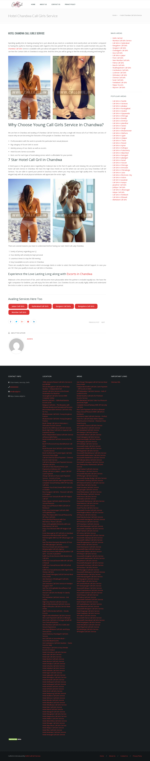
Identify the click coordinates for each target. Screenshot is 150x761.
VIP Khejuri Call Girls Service (87, 554)
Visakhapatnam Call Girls (121, 68)
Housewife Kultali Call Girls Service (89, 448)
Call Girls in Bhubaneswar (122, 130)
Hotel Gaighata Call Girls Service (88, 613)
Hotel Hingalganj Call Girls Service (89, 622)
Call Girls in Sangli (119, 128)
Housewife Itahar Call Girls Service (89, 435)
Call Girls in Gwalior (119, 111)
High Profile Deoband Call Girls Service (56, 604)
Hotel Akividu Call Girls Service (53, 700)
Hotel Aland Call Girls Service (53, 709)
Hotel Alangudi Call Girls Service (54, 712)
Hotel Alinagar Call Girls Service (54, 723)
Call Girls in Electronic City (122, 175)
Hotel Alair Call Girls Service (52, 707)
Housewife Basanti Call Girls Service (89, 474)
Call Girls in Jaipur (118, 55)
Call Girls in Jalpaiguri (120, 158)
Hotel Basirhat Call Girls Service (88, 606)
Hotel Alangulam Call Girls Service (54, 714)
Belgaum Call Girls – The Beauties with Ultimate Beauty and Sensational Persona (57, 406)
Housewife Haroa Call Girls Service (89, 618)
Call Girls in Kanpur (119, 182)
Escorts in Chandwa (79, 274)
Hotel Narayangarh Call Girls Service (90, 577)
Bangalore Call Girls (86, 306)
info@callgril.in (15, 391)
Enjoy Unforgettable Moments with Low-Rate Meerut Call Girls (57, 525)
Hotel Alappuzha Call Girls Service (55, 716)
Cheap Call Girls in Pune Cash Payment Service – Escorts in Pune (56, 477)
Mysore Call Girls (118, 87)
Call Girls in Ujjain (119, 135)
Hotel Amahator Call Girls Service (54, 732)
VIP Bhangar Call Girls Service (87, 476)
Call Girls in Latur (118, 172)
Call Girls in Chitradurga (121, 170)
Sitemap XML (115, 382)
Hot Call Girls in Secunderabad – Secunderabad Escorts (54, 639)
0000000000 (14, 387)
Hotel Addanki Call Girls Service (54, 670)
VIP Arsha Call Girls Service (86, 533)
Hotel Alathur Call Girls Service (53, 718)
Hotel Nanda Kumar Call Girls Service (90, 517)
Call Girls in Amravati (120, 167)
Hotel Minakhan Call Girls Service (88, 625)
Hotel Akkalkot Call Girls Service (54, 702)
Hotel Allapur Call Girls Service (53, 728)
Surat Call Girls (117, 80)
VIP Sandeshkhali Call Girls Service (89, 583)
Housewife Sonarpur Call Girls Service (90, 462)
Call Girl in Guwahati (120, 180)
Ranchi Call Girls (118, 65)
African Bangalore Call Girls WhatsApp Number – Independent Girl (56, 388)
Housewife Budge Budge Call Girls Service (92, 478)
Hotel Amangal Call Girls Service (54, 735)
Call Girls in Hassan (119, 163)
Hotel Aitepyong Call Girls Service (54, 693)
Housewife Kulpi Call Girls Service (89, 446)
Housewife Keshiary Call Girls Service (90, 565)
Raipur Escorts (117, 85)
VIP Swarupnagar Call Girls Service (89, 586)
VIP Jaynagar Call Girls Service (87, 490)
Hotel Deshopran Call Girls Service (89, 547)
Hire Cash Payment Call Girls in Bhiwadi (56, 618)
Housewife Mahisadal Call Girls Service (91, 558)
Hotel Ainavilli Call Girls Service (53, 680)
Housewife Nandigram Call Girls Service (91, 519)
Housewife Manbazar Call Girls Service (90, 501)
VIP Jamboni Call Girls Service (87, 561)
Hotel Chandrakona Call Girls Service (90, 590)
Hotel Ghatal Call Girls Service (87, 602)
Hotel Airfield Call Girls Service (53, 686)
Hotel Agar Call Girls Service (52, 673)
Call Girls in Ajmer (119, 145)
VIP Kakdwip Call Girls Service (87, 444)
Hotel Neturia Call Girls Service (87, 503)
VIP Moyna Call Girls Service (86, 515)
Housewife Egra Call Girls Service (88, 549)
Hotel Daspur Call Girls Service (87, 595)
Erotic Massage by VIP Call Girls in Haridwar (58, 533)
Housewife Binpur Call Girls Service (89, 588)
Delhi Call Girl (117, 38)
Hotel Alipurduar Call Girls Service (54, 725)
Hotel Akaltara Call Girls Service (54, 696)
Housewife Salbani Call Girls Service (89, 540)
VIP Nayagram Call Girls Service (88, 579)
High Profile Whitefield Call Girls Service (57, 615)
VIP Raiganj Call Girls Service (87, 441)
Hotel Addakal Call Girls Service (54, 668)
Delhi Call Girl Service (32, 756)
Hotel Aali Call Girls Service (52, 654)
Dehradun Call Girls (119, 75)
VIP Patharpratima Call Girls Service (89, 460)
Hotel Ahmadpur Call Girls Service (54, 677)
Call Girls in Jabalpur (119, 106)
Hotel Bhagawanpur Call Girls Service (90, 542)
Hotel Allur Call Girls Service (52, 730)
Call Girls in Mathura (120, 133)
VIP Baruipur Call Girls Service (87, 471)
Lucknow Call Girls (119, 72)
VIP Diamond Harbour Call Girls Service (90, 483)
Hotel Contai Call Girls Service (87, 544)
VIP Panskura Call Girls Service (87, 522)
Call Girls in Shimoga (120, 116)
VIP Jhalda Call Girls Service (86, 499)
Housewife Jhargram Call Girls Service (90, 563)
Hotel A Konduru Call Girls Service (54, 652)
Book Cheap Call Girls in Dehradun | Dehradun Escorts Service (55, 424)
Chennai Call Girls (119, 77)
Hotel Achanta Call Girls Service (54, 666)
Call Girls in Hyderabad (120, 43)
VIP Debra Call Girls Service (86, 597)
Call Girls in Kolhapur (120, 148)
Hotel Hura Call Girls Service (87, 496)
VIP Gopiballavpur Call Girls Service (89, 604)
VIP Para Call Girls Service (86, 506)
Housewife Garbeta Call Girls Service (90, 599)
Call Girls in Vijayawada (121, 113)
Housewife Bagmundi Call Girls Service (90, 535)
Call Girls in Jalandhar (120, 123)
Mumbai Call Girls (19, 312)
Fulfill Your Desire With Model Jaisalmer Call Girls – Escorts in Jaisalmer (58, 552)
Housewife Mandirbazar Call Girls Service (91, 453)
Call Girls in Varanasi (120, 103)
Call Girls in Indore (119, 177)
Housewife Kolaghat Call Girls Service (90, 556)
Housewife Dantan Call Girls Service (89, 593)
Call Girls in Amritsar (120, 121)
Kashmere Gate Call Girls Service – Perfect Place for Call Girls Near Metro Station (92, 417)
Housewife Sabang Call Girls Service (90, 538)
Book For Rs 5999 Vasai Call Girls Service (57, 428)
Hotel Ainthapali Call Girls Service (54, 682)
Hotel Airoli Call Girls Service (52, 691)
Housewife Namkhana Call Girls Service (91, 457)
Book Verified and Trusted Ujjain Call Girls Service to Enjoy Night (57, 454)
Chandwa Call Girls (15, 49)
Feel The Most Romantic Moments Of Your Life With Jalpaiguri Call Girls (57, 543)
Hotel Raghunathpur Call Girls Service (90, 512)
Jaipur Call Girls (18, 306)
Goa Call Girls (117, 53)
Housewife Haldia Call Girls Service (89, 551)
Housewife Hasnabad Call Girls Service (91, 620)
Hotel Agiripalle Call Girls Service (54, 675)
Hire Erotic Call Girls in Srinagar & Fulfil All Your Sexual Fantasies (57, 621)
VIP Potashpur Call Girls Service (88, 524)
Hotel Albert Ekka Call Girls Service (55, 721)
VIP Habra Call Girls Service (86, 615)
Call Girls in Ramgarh (120, 155)
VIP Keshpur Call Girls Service (87, 567)
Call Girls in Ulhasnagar (121, 190)
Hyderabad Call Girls (40, 306)
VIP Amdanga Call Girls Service (87, 629)
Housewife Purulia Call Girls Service (89, 510)
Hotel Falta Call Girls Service (86, 485)
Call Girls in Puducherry (121, 150)
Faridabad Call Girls (119, 82)
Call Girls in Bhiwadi (119, 197)
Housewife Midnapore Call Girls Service (91, 572)
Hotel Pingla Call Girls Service (87, 581)
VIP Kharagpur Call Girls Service (88, 570)
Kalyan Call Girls (118, 192)
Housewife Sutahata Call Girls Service (90, 528)
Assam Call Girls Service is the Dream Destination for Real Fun (56, 392)
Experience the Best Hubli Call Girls (55, 535)
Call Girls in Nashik (119, 101)
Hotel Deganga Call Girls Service (88, 611)
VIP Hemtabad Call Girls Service (88, 430)
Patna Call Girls (118, 63)
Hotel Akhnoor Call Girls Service (54, 698)
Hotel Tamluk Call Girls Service (87, 531)
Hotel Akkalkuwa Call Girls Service (55, 705)
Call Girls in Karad (119, 160)
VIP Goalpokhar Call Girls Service (88, 428)
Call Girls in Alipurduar (120, 153)
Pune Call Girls (117, 58)
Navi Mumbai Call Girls (120, 60)
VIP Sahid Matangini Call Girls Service (90, 526)
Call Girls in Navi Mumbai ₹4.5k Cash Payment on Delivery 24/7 (55, 468)
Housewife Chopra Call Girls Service (89, 425)
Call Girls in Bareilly (119, 118)
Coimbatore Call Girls (120, 70)
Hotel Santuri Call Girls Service (87, 469)
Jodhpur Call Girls (118, 187)
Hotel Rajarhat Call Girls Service (88, 627)
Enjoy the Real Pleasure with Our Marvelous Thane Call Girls (54, 520)
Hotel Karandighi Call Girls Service (89, 439)
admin (30, 339)
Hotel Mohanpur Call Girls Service (89, 574)
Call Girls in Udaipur (119, 138)
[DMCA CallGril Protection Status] (15, 739)
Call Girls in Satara (119, 126)
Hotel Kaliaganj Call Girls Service (88, 437)
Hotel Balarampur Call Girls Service (89, 492)
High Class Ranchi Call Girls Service (55, 602)
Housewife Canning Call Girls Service (90, 480)
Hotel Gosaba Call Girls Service (88, 487)
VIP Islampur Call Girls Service (87, 432)
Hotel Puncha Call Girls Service (87, 508)
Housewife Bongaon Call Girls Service (90, 609)
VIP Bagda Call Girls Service (86, 631)
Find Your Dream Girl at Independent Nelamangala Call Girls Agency (55, 548)
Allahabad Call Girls (119, 200)
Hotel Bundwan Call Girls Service (88, 494)
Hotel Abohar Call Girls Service (53, 659)
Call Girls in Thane (119, 140)
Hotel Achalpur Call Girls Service (54, 663)
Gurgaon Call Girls (63, 306)
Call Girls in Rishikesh (120, 195)
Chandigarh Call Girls (120, 50)
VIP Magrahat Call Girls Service (87, 451)
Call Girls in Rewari (119, 143)
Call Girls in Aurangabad (121, 108)
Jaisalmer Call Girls (119, 185)
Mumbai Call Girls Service (121, 40)
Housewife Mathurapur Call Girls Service (91, 455)
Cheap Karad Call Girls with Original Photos (58, 480)
